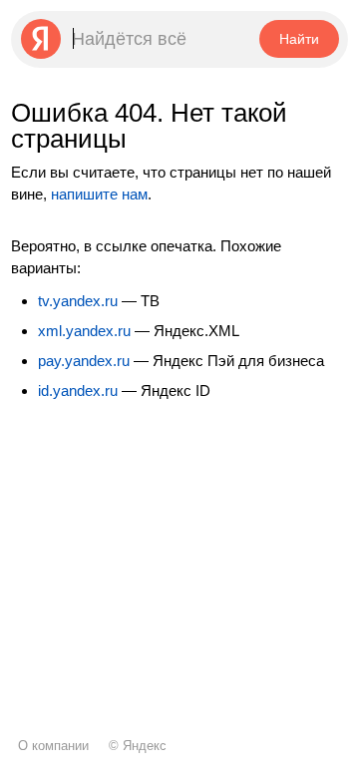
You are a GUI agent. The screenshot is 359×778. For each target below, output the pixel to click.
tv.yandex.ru (78, 300)
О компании (53, 745)
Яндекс (145, 745)
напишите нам (99, 194)
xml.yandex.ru (84, 330)
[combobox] (133, 39)
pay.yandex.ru (84, 360)
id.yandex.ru (78, 390)
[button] (298, 39)
